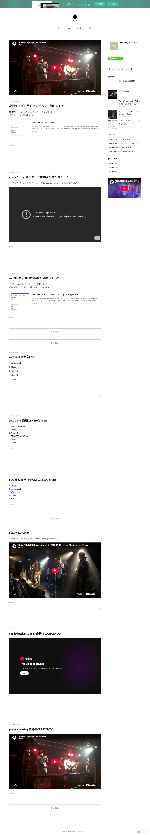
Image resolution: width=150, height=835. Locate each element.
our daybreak (16, 489)
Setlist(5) (11, 389)
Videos (113, 143)
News (69, 28)
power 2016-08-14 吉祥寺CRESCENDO (31, 729)
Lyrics (134, 143)
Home (60, 28)
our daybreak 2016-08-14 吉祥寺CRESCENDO (35, 633)
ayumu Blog (114, 151)
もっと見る (55, 331)
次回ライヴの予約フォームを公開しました (37, 106)
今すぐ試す (99, 4)
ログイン (113, 4)
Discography (125, 139)
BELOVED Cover (19, 532)
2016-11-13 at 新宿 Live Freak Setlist (28, 420)
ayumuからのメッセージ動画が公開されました (39, 177)
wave (13, 498)
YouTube (89, 28)
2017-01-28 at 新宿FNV (22, 357)
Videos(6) (11, 602)
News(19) (11, 145)
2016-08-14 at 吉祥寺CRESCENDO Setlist (32, 480)
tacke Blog (128, 151)
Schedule (78, 28)
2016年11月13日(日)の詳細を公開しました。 (36, 278)
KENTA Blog (128, 147)
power (13, 495)
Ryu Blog (114, 147)
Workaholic (15, 492)
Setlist (123, 143)
